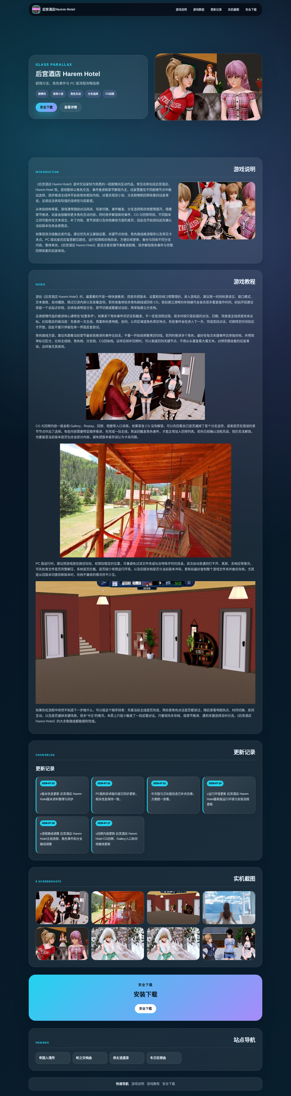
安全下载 (251, 9)
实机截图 (233, 9)
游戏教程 (198, 9)
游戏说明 (181, 9)
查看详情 (70, 107)
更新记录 (216, 9)
